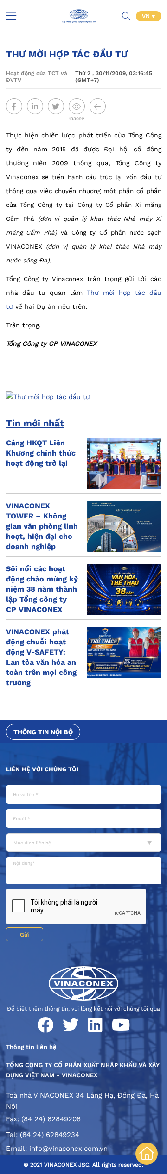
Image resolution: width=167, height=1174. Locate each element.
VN (147, 16)
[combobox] (83, 842)
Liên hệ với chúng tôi (42, 769)
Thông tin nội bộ (43, 732)
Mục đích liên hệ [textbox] (32, 842)
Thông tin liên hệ (31, 1046)
